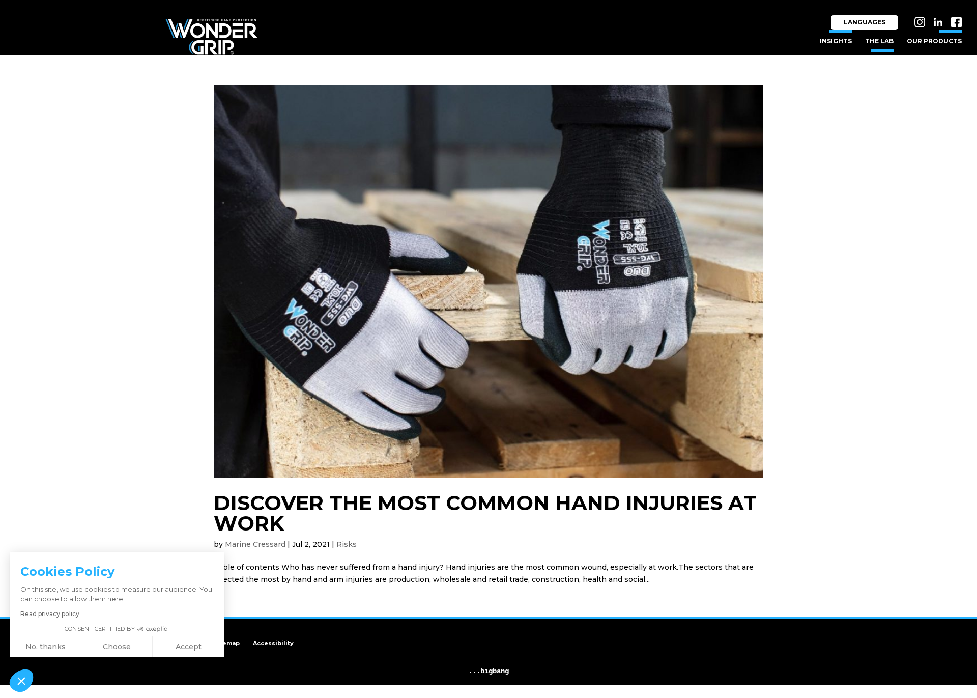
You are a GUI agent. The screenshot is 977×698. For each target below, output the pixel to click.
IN (921, 14)
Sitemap (227, 643)
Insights (836, 41)
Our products (934, 41)
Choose (117, 646)
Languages (864, 22)
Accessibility (273, 643)
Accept (189, 646)
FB (957, 14)
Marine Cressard (255, 544)
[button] (21, 680)
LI (940, 14)
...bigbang (488, 671)
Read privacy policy (49, 614)
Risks (346, 544)
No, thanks (45, 646)
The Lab (879, 41)
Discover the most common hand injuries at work (485, 513)
